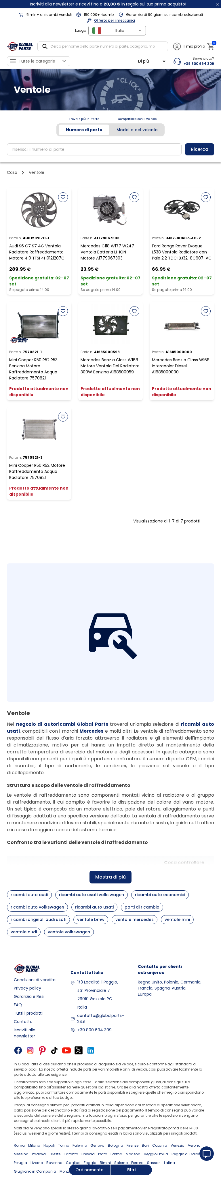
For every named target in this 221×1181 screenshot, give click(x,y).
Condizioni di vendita (35, 980)
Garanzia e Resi (29, 996)
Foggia (90, 1162)
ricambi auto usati (94, 907)
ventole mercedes (134, 919)
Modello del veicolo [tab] (137, 130)
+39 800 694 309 (94, 1030)
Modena (133, 1154)
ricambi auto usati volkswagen (91, 895)
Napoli (49, 1145)
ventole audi (24, 932)
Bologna (115, 1145)
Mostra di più (110, 877)
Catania (159, 1145)
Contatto (23, 1021)
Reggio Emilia (156, 1154)
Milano (34, 1145)
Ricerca (199, 149)
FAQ (18, 1005)
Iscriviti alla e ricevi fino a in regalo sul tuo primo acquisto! (108, 4)
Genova (97, 1145)
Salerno (121, 1162)
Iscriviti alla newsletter (24, 1033)
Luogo (80, 30)
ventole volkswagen (69, 932)
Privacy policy (27, 988)
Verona (194, 1145)
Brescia (88, 1154)
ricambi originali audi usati (38, 919)
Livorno (37, 1162)
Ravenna (54, 1162)
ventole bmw (90, 919)
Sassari (154, 1162)
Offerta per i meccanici (114, 20)
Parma (116, 1154)
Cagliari (73, 1162)
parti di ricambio (142, 907)
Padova (39, 1154)
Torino (63, 1145)
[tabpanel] (110, 149)
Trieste (54, 1154)
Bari (145, 1145)
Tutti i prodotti (28, 1013)
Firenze (132, 1145)
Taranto (71, 1154)
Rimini (105, 1162)
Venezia (177, 1145)
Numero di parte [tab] (84, 130)
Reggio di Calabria (188, 1154)
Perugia (20, 1162)
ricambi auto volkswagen (37, 907)
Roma (19, 1145)
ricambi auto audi (29, 895)
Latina (169, 1162)
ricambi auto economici (160, 895)
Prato (102, 1154)
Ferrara (137, 1162)
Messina (21, 1154)
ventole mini (177, 919)
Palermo (80, 1145)
